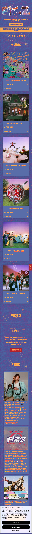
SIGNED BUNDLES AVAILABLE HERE (16, 30)
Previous (5, 321)
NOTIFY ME (16, 350)
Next (27, 321)
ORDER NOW (16, 24)
